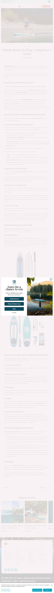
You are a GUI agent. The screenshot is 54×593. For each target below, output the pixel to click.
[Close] (51, 585)
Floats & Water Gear (14, 304)
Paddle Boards (14, 299)
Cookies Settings (5, 590)
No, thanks (14, 312)
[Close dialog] (51, 279)
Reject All (47, 590)
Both (14, 309)
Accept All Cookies (37, 590)
